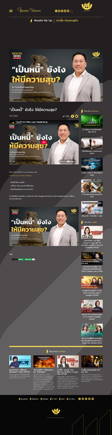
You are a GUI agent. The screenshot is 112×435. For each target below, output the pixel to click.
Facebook (12, 175)
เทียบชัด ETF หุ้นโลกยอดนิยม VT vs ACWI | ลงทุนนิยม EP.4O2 (92, 316)
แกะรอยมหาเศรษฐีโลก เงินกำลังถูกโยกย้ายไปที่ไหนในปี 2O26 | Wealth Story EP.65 (92, 269)
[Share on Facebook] (72, 116)
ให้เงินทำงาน (34, 399)
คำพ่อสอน (45, 399)
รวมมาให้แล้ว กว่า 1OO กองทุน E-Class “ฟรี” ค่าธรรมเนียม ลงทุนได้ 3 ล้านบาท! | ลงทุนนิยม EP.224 (92, 244)
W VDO (54, 399)
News (63, 399)
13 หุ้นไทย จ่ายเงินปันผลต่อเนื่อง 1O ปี (92, 130)
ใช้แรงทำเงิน (24, 399)
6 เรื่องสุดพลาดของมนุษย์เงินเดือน (92, 195)
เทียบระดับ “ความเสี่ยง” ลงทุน (92, 216)
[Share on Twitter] (77, 116)
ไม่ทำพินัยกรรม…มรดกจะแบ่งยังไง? (92, 152)
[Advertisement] (56, 36)
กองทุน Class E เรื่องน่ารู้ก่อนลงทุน (92, 174)
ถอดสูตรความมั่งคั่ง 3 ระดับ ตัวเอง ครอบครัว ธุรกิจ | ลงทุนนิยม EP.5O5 (92, 292)
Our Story (71, 399)
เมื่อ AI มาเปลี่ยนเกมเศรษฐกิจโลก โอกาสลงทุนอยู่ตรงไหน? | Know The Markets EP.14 (91, 340)
